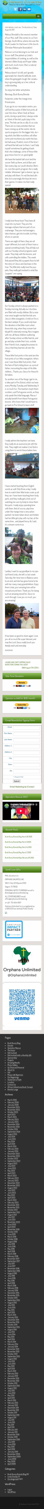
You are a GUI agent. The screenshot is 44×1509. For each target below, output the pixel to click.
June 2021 (11, 1219)
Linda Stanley (13, 1476)
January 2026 (13, 1105)
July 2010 (11, 1442)
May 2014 (11, 1337)
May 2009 (11, 1461)
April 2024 (11, 1144)
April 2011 (11, 1427)
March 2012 (12, 1400)
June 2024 (12, 1139)
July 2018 (11, 1244)
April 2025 (11, 1114)
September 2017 (14, 1261)
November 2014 (13, 1322)
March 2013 (12, 1371)
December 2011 (13, 1407)
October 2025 (13, 1112)
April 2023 (11, 1173)
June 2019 (12, 1234)
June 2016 (12, 1278)
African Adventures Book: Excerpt (20, 1087)
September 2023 (14, 1161)
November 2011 (13, 1410)
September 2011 (13, 1415)
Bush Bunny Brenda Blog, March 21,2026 (18, 842)
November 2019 (13, 1229)
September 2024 (14, 1131)
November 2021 (13, 1207)
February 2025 (13, 1119)
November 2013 (13, 1351)
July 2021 (11, 1217)
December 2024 (13, 1124)
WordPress (12, 1492)
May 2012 (11, 1395)
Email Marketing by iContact (22, 787)
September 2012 (14, 1385)
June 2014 (11, 1334)
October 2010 (13, 1437)
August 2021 (12, 1214)
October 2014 (12, 1324)
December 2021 (13, 1205)
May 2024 (11, 1141)
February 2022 (13, 1202)
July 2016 (11, 1276)
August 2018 (12, 1241)
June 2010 (12, 1444)
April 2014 (11, 1339)
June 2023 (12, 1168)
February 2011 (13, 1429)
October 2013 (12, 1354)
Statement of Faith (15, 1080)
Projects (11, 1060)
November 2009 (14, 1454)
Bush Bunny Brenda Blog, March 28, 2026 (18, 837)
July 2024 (11, 1136)
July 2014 (11, 1332)
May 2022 (11, 1195)
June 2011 (11, 1422)
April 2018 (11, 1251)
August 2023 (12, 1163)
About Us (11, 1070)
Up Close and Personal (16, 1067)
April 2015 (11, 1312)
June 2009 (12, 1459)
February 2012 (13, 1403)
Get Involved (12, 1053)
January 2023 (13, 1180)
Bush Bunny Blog (14, 1043)
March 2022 (12, 1200)
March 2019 (12, 1236)
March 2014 (12, 1341)
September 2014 (14, 1327)
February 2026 (13, 1102)
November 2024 (14, 1127)
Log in (10, 1489)
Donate (10, 1045)
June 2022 (12, 1192)
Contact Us (12, 1084)
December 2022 (14, 1183)
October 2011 (12, 1412)
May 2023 (11, 1170)
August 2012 (12, 1388)
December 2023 (14, 1153)
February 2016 (13, 1288)
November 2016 (13, 1268)
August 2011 (12, 1417)
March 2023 (12, 1175)
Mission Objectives (15, 1075)
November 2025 (14, 1109)
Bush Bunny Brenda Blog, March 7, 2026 (18, 852)
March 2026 (12, 1100)
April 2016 (11, 1283)
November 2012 (13, 1381)
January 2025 (13, 1122)
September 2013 (14, 1356)
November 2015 (13, 1295)
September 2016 (14, 1271)
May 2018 (11, 1249)
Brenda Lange (13, 1089)
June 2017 (11, 1266)
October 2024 (13, 1129)
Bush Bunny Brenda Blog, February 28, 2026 (19, 858)
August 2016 (12, 1273)
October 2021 (12, 1210)
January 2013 (13, 1376)
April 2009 (12, 1464)
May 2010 (11, 1446)
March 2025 (12, 1117)
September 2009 (14, 1456)
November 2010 (13, 1434)
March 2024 (12, 1146)
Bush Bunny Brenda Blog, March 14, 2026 (18, 847)
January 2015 (13, 1317)
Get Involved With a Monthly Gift (19, 1055)
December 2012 (13, 1378)
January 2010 (13, 1451)
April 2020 (12, 1227)
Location (11, 1082)
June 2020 (12, 1224)
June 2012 (11, 1393)
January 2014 (13, 1346)
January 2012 (13, 1405)
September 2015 (14, 1300)
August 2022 (12, 1188)
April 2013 (11, 1368)
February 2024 (13, 1149)
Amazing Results (14, 1062)
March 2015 (12, 1315)
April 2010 (11, 1449)
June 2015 (11, 1307)
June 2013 (11, 1363)
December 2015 (13, 1293)
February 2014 (13, 1344)
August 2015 (12, 1302)
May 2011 (11, 1425)
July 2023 (11, 1166)
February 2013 (13, 1373)
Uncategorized (13, 1479)
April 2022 (11, 1197)
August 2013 (12, 1359)
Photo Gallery (13, 1065)
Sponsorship (12, 1058)
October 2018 (13, 1239)
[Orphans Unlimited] (22, 2)
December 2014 (13, 1319)
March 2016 (12, 1285)
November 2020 (14, 1222)
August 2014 (12, 1329)
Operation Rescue (14, 1048)
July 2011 (11, 1420)
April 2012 (11, 1398)
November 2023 (14, 1156)
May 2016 (11, 1280)
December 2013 (13, 1349)
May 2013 (11, 1366)
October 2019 (13, 1232)
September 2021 (14, 1212)
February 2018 (13, 1256)
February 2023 (13, 1178)
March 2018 (12, 1254)
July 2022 (11, 1190)
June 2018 (12, 1246)
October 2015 (12, 1297)
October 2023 (13, 1158)
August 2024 (12, 1134)
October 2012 (12, 1383)
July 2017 (11, 1263)
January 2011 (12, 1432)
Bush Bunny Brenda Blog (17, 1474)
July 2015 (11, 1305)
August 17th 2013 (30, 667)
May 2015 (11, 1310)
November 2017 (13, 1258)
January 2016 (13, 1290)
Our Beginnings (13, 1077)
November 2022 (14, 1185)
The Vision (11, 1050)
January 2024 (13, 1151)
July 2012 (11, 1390)
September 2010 (14, 1439)
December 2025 (14, 1107)
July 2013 (11, 1361)
